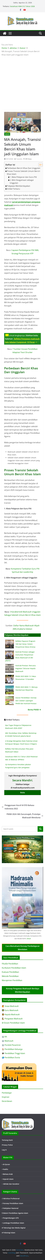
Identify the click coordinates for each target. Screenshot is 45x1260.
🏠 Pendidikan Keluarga (12, 1049)
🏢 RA (4, 1036)
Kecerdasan (7, 1101)
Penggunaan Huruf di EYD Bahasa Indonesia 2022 (19, 807)
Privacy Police (7, 1145)
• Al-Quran (6, 1164)
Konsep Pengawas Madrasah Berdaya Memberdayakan (22, 990)
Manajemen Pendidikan (12, 980)
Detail (29, 939)
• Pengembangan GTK (10, 1218)
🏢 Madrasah (7, 1041)
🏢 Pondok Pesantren (11, 1045)
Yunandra (19, 159)
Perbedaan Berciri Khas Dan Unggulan (23, 168)
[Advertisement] (22, 80)
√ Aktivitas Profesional (11, 1198)
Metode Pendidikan (10, 976)
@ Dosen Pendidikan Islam (13, 1023)
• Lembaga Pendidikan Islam (13, 1223)
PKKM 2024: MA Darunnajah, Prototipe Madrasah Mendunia (23, 816)
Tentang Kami (7, 1140)
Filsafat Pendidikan (10, 963)
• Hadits (5, 1169)
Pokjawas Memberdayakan (18, 186)
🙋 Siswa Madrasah (10, 1006)
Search (40, 829)
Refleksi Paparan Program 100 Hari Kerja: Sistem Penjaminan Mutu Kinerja (25, 644)
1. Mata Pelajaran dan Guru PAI (23, 177)
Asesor (7, 134)
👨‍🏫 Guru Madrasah (10, 1010)
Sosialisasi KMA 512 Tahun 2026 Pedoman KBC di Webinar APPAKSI (23, 7)
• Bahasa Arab (7, 1174)
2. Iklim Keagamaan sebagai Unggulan (22, 181)
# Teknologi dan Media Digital (13, 1228)
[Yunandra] (4, 33)
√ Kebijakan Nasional (10, 1208)
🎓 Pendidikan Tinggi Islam (13, 1053)
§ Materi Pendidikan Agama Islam (15, 1213)
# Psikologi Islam (8, 1233)
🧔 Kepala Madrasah (11, 1014)
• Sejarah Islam (7, 1179)
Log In (4, 1150)
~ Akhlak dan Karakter (10, 1184)
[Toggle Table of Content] (39, 165)
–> (36, 342)
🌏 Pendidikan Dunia (11, 1057)
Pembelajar (7, 1093)
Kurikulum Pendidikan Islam (14, 968)
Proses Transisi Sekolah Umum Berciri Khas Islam (23, 172)
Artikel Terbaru (13, 189)
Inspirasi (5, 1097)
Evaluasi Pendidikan (10, 972)
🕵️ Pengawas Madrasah (12, 1018)
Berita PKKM (33, 709)
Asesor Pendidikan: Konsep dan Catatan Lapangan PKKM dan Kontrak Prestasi (25, 701)
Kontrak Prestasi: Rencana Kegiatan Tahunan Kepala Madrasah (25, 668)
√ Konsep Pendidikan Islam (12, 1203)
